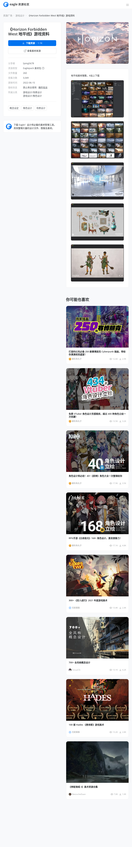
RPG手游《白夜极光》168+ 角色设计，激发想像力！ (95, 538)
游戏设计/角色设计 (32, 95)
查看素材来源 (34, 50)
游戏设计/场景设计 (32, 92)
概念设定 (14, 108)
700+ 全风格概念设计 (79, 662)
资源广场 (7, 15)
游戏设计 (19, 15)
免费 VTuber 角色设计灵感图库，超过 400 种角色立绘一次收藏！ (97, 415)
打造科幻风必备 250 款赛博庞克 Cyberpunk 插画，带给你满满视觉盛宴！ (97, 353)
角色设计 (27, 108)
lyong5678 (28, 63)
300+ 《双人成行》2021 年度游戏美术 (88, 600)
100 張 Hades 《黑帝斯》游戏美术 (86, 724)
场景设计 (40, 108)
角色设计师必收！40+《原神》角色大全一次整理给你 (95, 475)
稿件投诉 (42, 87)
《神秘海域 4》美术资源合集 (83, 786)
